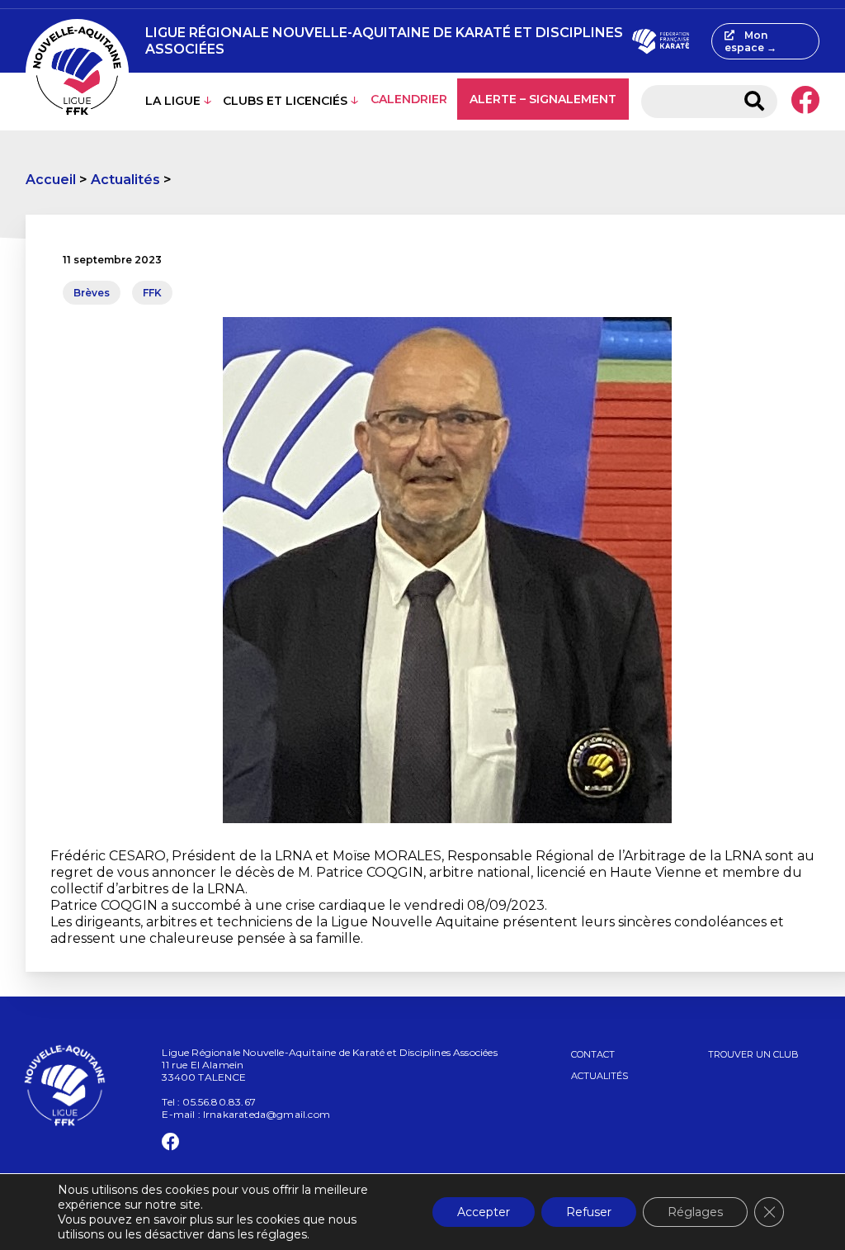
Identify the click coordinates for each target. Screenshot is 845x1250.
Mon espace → (751, 41)
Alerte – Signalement (543, 99)
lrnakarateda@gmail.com (266, 1114)
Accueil (51, 179)
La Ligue (173, 100)
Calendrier (409, 99)
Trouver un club (753, 1054)
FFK (152, 292)
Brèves (91, 292)
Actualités (125, 179)
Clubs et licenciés (285, 100)
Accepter (483, 1212)
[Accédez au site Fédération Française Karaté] (660, 41)
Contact (593, 1054)
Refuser (588, 1212)
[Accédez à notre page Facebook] (805, 101)
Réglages (695, 1212)
